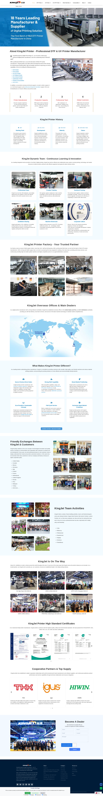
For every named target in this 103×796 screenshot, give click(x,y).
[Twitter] (20, 784)
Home (17, 6)
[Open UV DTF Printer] (60, 3)
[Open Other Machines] (70, 3)
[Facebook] (17, 784)
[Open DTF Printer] (42, 3)
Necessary (26, 794)
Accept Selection (35, 793)
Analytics (32, 794)
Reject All (42, 793)
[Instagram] (23, 784)
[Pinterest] (26, 784)
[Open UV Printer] (50, 3)
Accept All (27, 793)
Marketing (45, 794)
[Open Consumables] (79, 3)
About (45, 765)
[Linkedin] (32, 784)
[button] (20, 127)
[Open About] (85, 3)
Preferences (38, 794)
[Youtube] (29, 784)
